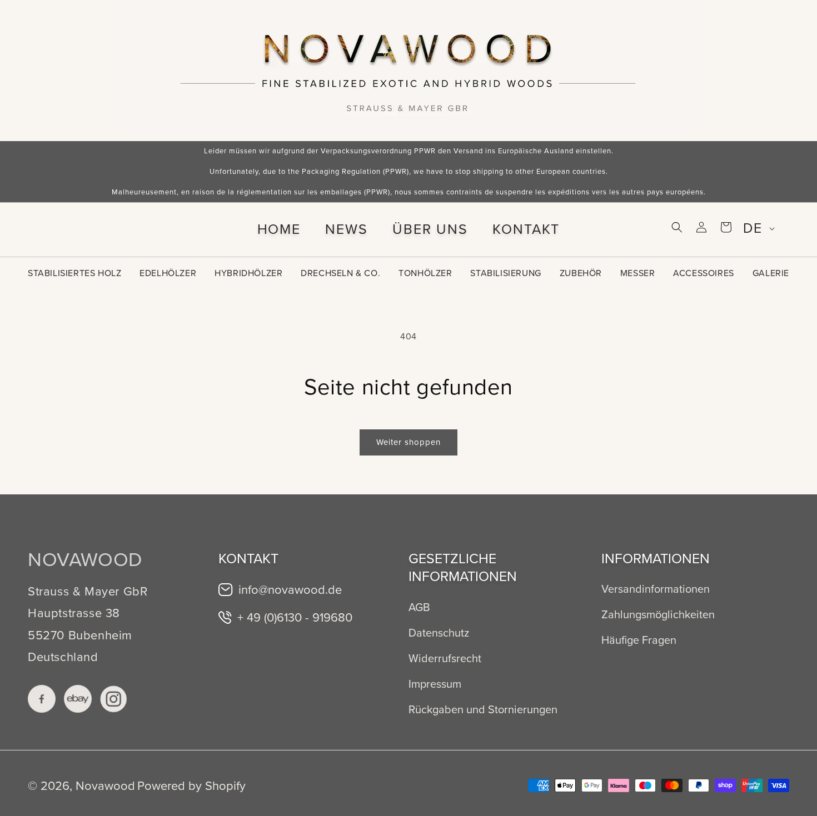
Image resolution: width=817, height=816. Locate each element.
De (752, 228)
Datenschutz (439, 632)
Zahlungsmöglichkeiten (658, 614)
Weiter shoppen (408, 442)
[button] (677, 227)
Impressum (435, 683)
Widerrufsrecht (445, 658)
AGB (419, 607)
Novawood (105, 786)
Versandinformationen (655, 588)
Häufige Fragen (638, 640)
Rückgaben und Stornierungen (483, 709)
